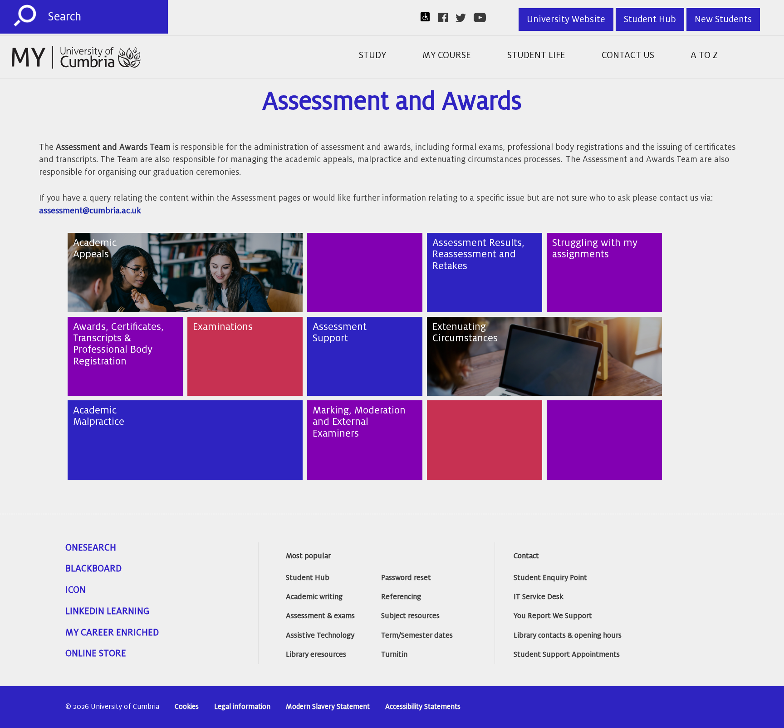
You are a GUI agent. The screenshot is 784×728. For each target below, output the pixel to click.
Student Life (536, 55)
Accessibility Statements (423, 707)
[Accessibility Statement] (428, 16)
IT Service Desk (539, 597)
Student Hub (650, 20)
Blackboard (93, 569)
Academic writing (314, 597)
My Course (446, 55)
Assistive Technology (320, 635)
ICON (75, 590)
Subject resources (410, 616)
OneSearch (90, 548)
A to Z (704, 55)
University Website (566, 20)
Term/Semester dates (417, 635)
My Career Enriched (112, 633)
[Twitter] (463, 18)
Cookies (187, 707)
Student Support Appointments (567, 654)
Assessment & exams (320, 616)
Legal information (242, 707)
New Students (723, 20)
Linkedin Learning (107, 611)
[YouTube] (482, 17)
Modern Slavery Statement (328, 707)
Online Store (95, 654)
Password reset (406, 578)
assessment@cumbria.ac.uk (90, 210)
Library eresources (316, 654)
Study (372, 55)
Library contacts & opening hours (568, 635)
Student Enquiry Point (550, 578)
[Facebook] (445, 17)
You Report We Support (553, 616)
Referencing (401, 597)
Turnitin (394, 654)
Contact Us (628, 55)
